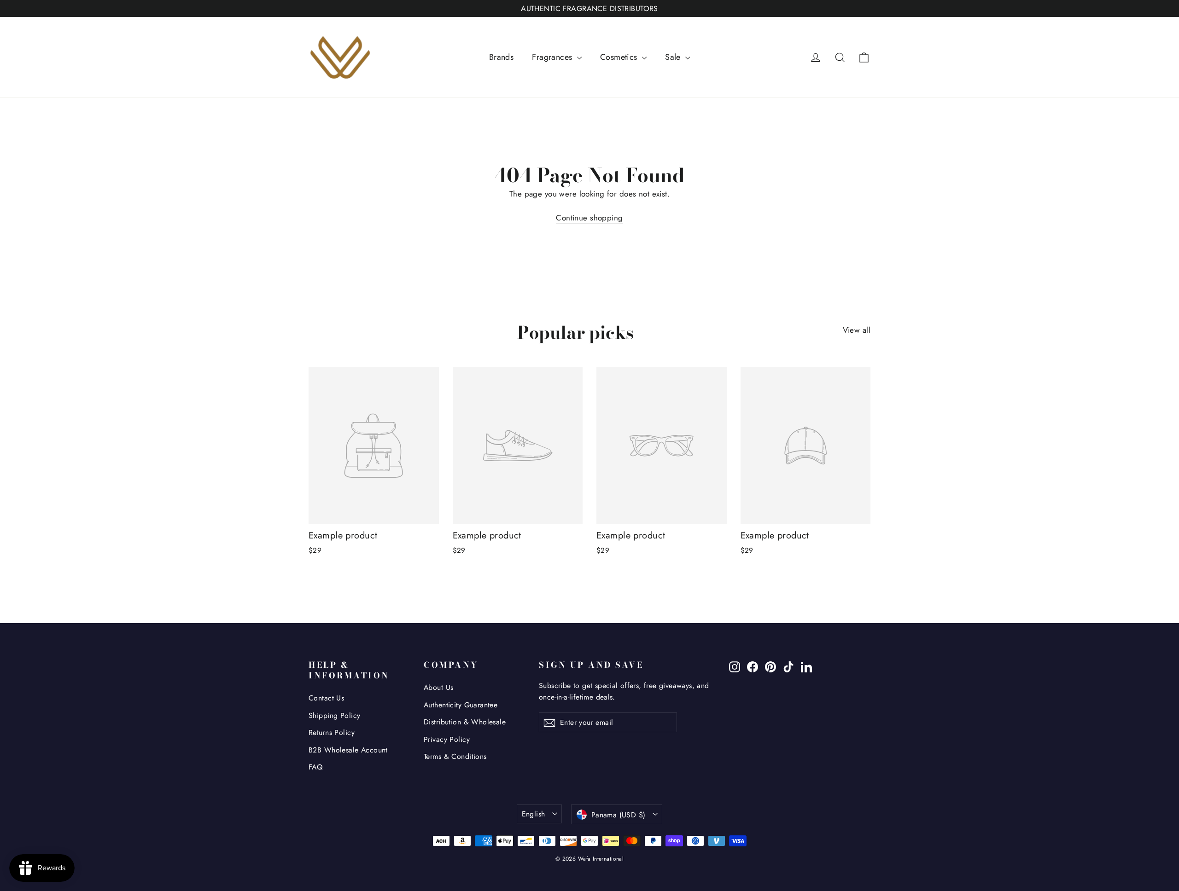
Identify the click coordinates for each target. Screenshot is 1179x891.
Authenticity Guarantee (460, 705)
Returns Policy (332, 732)
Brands (501, 57)
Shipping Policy (334, 715)
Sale (674, 57)
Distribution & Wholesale (465, 722)
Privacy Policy (447, 739)
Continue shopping (589, 217)
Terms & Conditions (455, 756)
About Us (438, 687)
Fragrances (553, 57)
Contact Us (326, 698)
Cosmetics (620, 57)
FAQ (315, 767)
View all (856, 330)
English (533, 814)
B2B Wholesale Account (348, 750)
